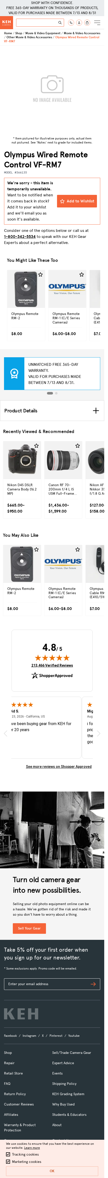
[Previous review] (5, 733)
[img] (52, 657)
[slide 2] (56, 393)
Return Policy (15, 1094)
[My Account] (79, 23)
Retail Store (13, 1073)
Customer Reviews (19, 1104)
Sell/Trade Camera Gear (71, 1053)
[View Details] (26, 296)
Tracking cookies (25, 1154)
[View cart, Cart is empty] (87, 23)
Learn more (32, 1148)
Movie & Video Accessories (82, 33)
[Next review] (98, 733)
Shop (18, 33)
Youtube (74, 1036)
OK (52, 1171)
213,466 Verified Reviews (52, 665)
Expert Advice (63, 1063)
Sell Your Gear (29, 928)
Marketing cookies (26, 1162)
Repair (9, 1063)
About (57, 1125)
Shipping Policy (64, 1084)
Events (57, 1073)
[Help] (71, 23)
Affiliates (11, 1115)
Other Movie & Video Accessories (29, 37)
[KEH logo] (21, 1013)
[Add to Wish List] (40, 274)
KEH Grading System (68, 1094)
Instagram (29, 1036)
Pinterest (56, 1036)
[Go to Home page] (6, 22)
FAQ (7, 1084)
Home (8, 33)
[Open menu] (97, 23)
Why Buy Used (63, 1104)
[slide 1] (50, 393)
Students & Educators (69, 1115)
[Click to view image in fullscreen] (52, 90)
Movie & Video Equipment (43, 33)
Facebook (10, 1036)
